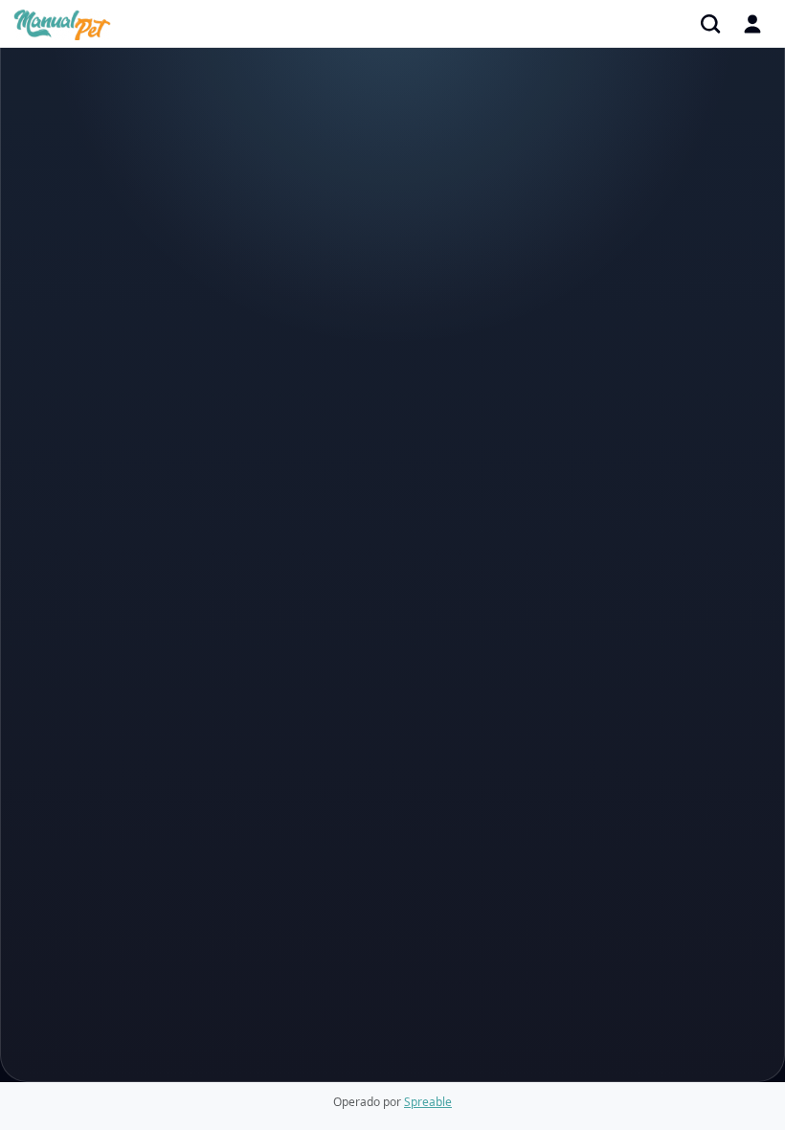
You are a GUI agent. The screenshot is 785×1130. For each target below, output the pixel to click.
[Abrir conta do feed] (752, 24)
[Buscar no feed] (710, 24)
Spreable (428, 1102)
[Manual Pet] (62, 23)
